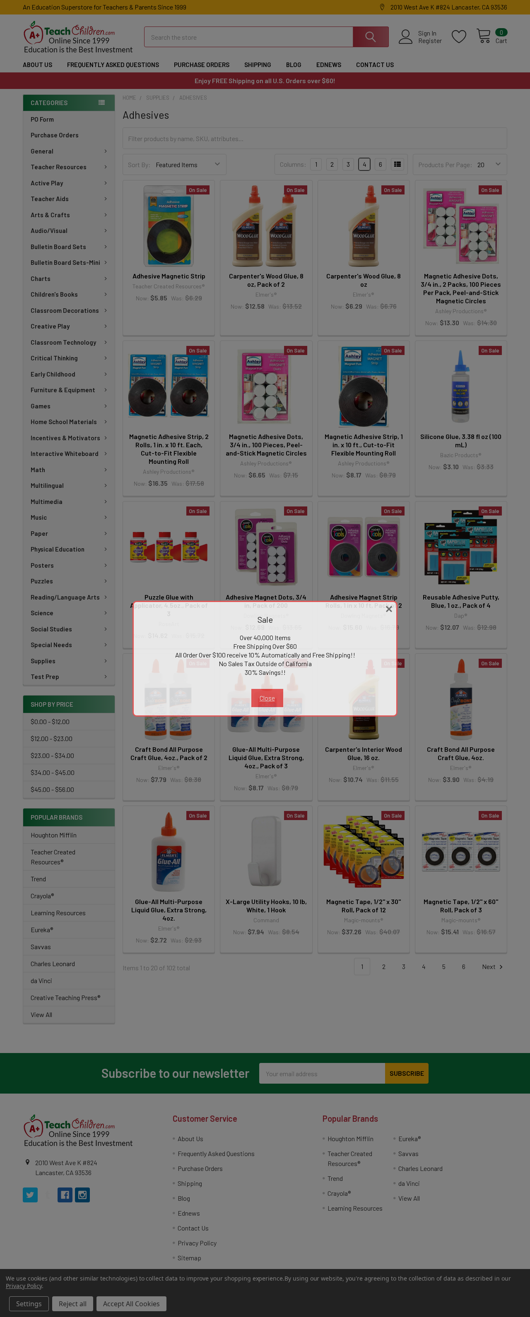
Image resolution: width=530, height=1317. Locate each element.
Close (267, 698)
